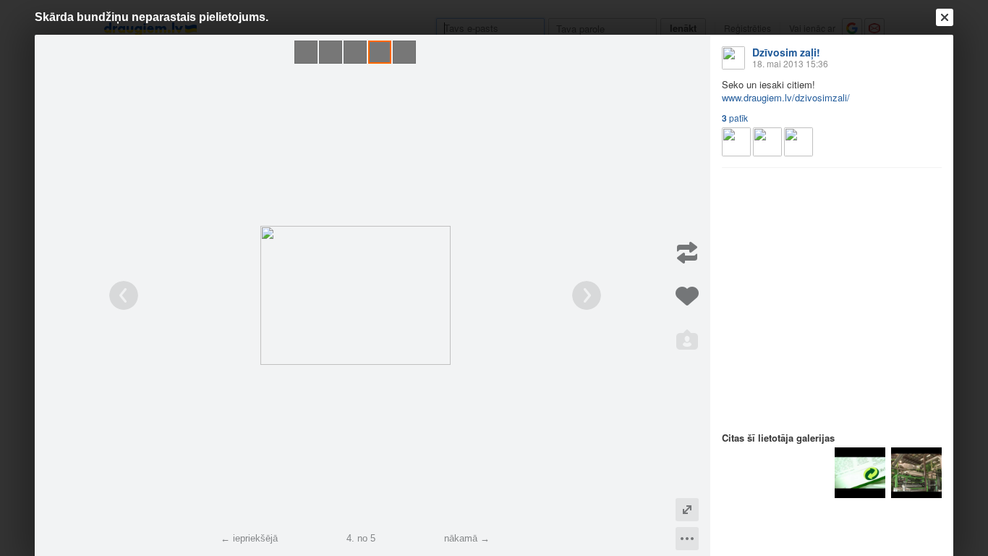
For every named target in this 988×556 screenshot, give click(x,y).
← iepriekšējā (249, 538)
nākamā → (467, 538)
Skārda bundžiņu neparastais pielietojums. (151, 17)
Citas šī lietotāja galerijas (778, 438)
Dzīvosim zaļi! (786, 52)
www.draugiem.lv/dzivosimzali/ (786, 97)
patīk (735, 118)
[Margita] (767, 141)
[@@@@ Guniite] (736, 141)
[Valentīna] (798, 141)
